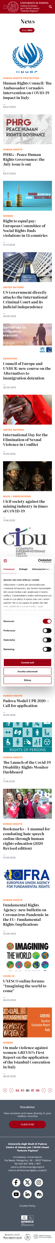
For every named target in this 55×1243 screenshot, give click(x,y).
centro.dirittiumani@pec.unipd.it (27, 1170)
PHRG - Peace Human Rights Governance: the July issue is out (24, 159)
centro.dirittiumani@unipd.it (27, 1167)
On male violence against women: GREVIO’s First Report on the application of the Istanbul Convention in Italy (26, 1057)
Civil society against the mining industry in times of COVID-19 (25, 506)
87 (32, 1090)
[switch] (47, 630)
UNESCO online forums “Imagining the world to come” (24, 985)
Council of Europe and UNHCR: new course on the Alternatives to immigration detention (27, 371)
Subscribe (27, 1124)
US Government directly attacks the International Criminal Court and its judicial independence (25, 299)
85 (22, 1090)
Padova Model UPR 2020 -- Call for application (26, 703)
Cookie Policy (27, 1206)
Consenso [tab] (9, 569)
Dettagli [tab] (23, 569)
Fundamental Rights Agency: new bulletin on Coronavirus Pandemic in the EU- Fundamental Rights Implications (25, 914)
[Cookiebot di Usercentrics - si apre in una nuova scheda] (38, 561)
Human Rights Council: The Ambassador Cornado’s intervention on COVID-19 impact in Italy (27, 90)
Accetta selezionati (27, 671)
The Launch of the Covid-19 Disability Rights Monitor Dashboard (27, 767)
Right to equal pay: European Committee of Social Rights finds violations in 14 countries (25, 228)
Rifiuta (27, 680)
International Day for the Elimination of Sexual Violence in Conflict (25, 439)
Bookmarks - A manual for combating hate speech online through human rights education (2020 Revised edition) (26, 838)
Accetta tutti (27, 662)
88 (37, 1090)
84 (17, 1090)
